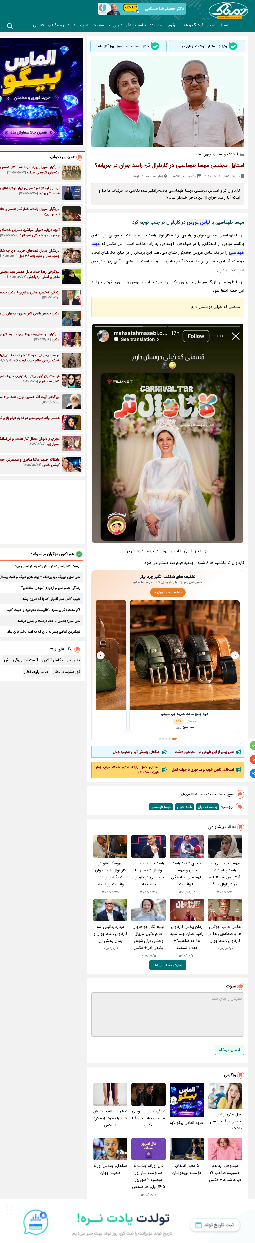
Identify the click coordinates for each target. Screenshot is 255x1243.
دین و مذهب (58, 25)
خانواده (156, 25)
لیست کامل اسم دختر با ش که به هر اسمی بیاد (47, 566)
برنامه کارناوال (207, 807)
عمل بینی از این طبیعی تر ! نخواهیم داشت (204, 751)
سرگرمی (172, 25)
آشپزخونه (80, 25)
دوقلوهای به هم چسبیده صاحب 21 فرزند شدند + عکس (225, 1173)
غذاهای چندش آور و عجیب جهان (136, 751)
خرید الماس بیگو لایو (187, 1123)
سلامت (98, 25)
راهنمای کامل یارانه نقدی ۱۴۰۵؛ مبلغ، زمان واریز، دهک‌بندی (127, 770)
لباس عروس (198, 222)
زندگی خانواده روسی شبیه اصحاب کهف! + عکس (148, 1118)
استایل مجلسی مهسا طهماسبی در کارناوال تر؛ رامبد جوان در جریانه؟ (169, 165)
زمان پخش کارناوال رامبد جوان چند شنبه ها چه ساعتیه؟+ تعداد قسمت (186, 937)
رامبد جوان (184, 807)
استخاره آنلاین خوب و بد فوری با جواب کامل (203, 769)
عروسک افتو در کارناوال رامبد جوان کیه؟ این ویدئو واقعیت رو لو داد (110, 873)
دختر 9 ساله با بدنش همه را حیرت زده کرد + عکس (110, 1118)
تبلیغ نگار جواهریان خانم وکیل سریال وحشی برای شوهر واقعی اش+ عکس (148, 937)
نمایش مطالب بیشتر (167, 965)
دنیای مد (115, 25)
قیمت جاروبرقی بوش (21, 660)
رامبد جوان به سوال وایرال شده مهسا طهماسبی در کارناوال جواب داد (148, 873)
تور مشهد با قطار (66, 672)
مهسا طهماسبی (161, 807)
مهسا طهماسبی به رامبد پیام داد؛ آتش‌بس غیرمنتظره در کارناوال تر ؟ (224, 873)
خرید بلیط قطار (36, 672)
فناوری (38, 25)
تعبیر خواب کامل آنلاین (61, 660)
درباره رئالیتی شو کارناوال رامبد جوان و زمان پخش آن (110, 934)
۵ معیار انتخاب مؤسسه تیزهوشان (186, 1169)
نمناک (223, 25)
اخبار (211, 25)
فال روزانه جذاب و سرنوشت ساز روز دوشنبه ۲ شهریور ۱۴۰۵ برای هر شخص (148, 1176)
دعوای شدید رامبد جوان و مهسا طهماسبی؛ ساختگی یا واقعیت (186, 873)
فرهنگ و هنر (192, 25)
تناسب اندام (136, 25)
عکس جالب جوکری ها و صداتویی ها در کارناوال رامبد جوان (224, 934)
